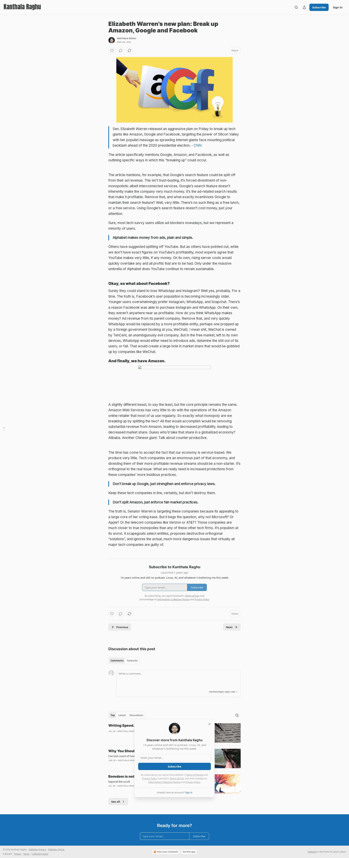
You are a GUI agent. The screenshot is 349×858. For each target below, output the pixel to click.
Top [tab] (113, 715)
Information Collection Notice (164, 782)
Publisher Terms (56, 849)
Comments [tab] (117, 660)
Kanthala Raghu (126, 38)
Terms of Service (194, 774)
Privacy (17, 853)
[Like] (112, 50)
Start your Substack (167, 851)
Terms (26, 853)
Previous (122, 627)
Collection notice (40, 853)
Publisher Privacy (37, 849)
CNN (198, 145)
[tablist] (124, 660)
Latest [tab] (122, 715)
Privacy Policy (149, 778)
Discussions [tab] (136, 715)
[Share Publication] (304, 7)
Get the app (189, 851)
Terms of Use (177, 778)
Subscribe (319, 7)
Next (229, 627)
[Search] (296, 7)
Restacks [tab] (132, 660)
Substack (312, 851)
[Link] (103, 283)
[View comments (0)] (120, 50)
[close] (209, 724)
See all (115, 801)
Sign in (337, 7)
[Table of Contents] (4, 429)
